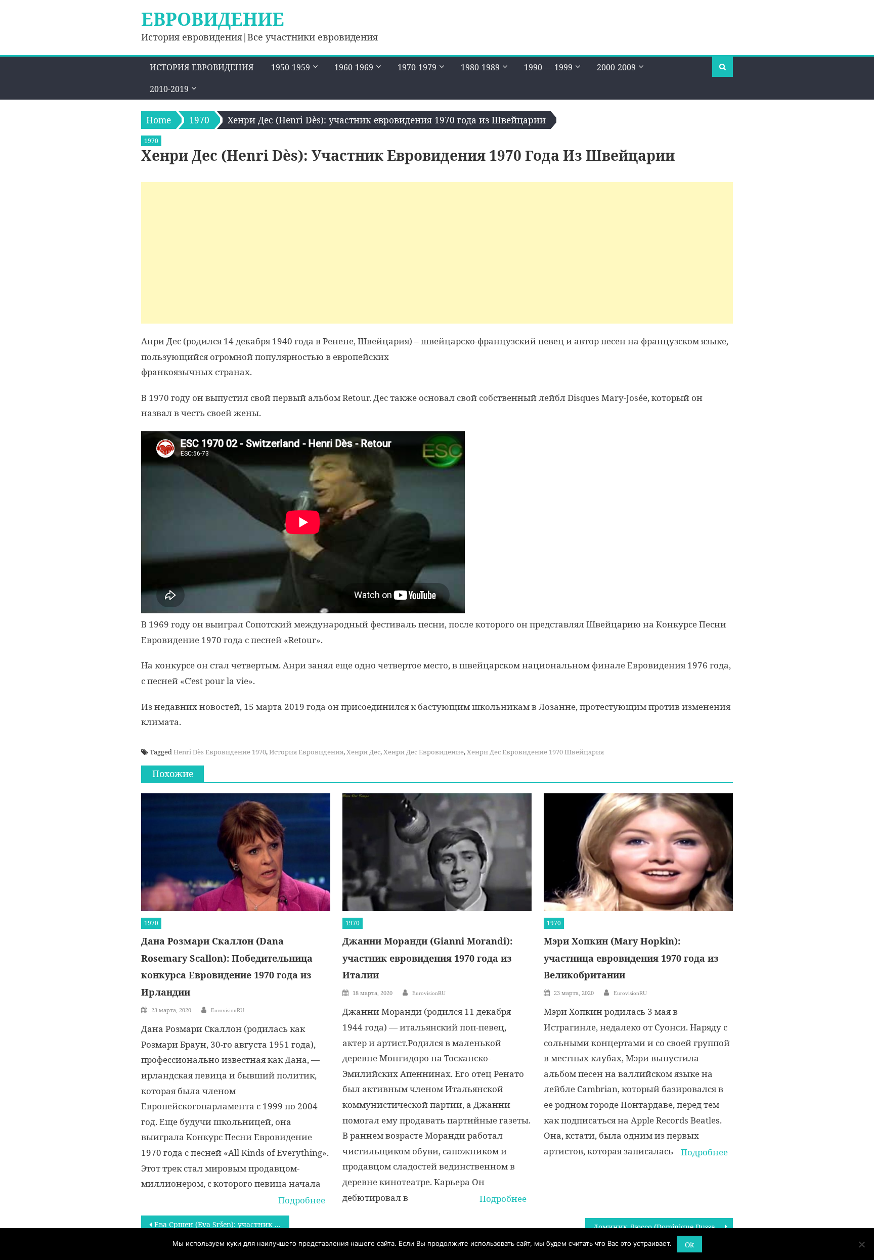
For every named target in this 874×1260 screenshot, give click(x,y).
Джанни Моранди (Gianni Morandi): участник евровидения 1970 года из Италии (427, 958)
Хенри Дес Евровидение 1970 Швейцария (535, 751)
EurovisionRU (227, 1010)
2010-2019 (169, 89)
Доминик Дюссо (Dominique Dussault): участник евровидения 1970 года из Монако (663, 1227)
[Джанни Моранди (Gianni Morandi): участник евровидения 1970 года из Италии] (437, 852)
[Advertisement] (437, 253)
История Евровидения (202, 67)
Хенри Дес (363, 751)
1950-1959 (290, 67)
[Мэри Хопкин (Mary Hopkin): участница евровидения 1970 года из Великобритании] (638, 852)
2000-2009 (616, 67)
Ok (689, 1244)
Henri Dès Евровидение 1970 (219, 751)
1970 (151, 141)
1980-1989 (480, 67)
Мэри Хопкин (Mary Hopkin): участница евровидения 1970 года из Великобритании (631, 958)
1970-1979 (417, 67)
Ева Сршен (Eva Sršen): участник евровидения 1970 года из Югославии (221, 1224)
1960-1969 (353, 67)
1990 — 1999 (548, 67)
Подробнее (301, 1200)
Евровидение (212, 19)
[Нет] (861, 1244)
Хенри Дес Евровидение (423, 751)
